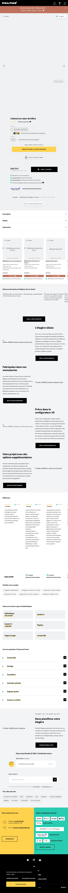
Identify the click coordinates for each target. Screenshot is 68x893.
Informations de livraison (57, 840)
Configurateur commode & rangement (29, 594)
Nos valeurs (15, 800)
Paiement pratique (16, 180)
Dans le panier (45, 169)
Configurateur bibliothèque (11, 590)
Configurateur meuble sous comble (30, 590)
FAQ (37, 796)
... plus (12, 874)
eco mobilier (15, 170)
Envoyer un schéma (13, 700)
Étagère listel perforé (51, 261)
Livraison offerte (15, 177)
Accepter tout (20, 884)
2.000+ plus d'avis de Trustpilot (32, 577)
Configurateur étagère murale (50, 594)
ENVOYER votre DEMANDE (14, 485)
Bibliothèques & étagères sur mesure (29, 197)
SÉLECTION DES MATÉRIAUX (15, 400)
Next (64, 66)
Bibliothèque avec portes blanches (12, 261)
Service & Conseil (45, 847)
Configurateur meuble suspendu (51, 590)
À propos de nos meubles (10, 796)
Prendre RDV (11, 658)
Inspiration (44, 796)
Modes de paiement (47, 823)
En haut (63, 887)
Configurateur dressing (10, 594)
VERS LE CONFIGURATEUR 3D (47, 445)
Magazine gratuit (13, 691)
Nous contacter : (13, 774)
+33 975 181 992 (19, 821)
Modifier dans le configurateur (34, 149)
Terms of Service (46, 786)
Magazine (6, 800)
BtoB (21, 796)
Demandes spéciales (14, 683)
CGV (34, 866)
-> (55, 780)
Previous (4, 66)
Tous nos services (35, 800)
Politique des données (12, 878)
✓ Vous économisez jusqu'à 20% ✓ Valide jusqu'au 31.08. (32, 7)
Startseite (15, 197)
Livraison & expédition (55, 796)
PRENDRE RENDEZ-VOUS (46, 745)
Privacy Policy (36, 786)
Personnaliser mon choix (28, 878)
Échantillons (11, 675)
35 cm (13, 139)
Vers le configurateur (34, 319)
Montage (10, 666)
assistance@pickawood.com (21, 827)
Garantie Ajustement (54, 834)
